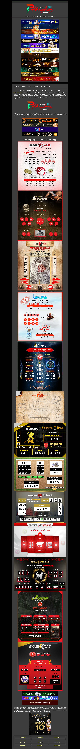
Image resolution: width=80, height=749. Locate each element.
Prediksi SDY (43, 16)
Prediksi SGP (35, 16)
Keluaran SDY (23, 745)
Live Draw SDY (40, 737)
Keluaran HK (57, 742)
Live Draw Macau (22, 740)
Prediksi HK (27, 16)
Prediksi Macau (51, 16)
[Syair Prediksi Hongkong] (40, 22)
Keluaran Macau (57, 745)
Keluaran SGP (40, 745)
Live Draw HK (22, 737)
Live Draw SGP (57, 737)
